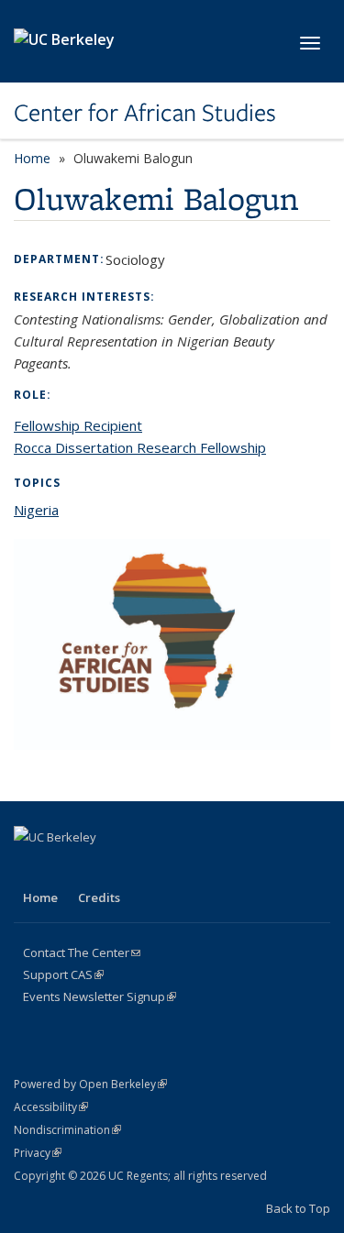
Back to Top (298, 1208)
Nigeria (36, 510)
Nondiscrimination (67, 1130)
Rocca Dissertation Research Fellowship (140, 447)
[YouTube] (137, 868)
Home (32, 158)
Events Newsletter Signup (99, 996)
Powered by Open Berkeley (90, 1084)
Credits (99, 897)
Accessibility (51, 1107)
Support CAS (63, 974)
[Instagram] (173, 868)
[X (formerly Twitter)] (66, 868)
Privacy (37, 1153)
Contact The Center (81, 952)
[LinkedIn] (101, 868)
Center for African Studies (145, 112)
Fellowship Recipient (78, 425)
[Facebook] (30, 868)
